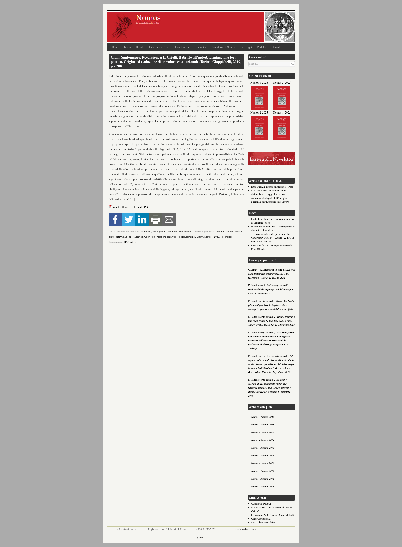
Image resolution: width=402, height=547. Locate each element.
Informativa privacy (246, 529)
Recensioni (226, 236)
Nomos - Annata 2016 (262, 463)
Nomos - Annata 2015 (262, 471)
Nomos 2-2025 (259, 112)
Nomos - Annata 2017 (262, 455)
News (127, 47)
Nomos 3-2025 (282, 83)
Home (115, 47)
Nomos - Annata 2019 (262, 440)
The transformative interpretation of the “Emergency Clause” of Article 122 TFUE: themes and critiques (272, 237)
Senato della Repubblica (263, 522)
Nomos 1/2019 (211, 236)
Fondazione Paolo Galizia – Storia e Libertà (272, 514)
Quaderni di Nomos (224, 47)
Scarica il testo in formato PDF (131, 207)
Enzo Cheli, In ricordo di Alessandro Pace (272, 186)
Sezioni (199, 47)
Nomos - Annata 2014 (262, 478)
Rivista (140, 47)
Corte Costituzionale (261, 518)
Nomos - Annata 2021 (262, 424)
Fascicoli (180, 47)
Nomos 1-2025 (282, 112)
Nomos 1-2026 (259, 83)
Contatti (276, 47)
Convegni (246, 47)
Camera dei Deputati (261, 503)
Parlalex (262, 47)
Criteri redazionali (159, 47)
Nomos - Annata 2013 (262, 486)
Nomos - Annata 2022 (262, 417)
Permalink (130, 241)
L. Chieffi (198, 236)
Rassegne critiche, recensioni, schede (171, 231)
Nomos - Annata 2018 (262, 448)
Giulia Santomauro (224, 231)
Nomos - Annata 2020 (262, 432)
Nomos (147, 231)
